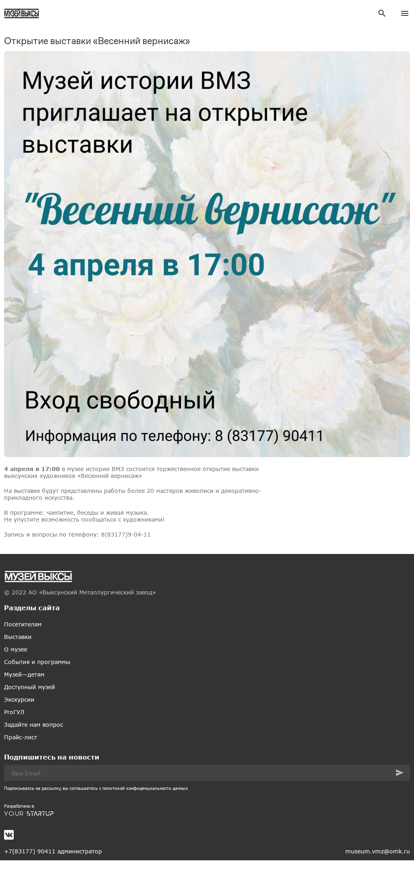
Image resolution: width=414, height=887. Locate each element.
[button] (399, 772)
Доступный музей (29, 686)
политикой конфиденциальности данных (145, 788)
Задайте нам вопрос (33, 724)
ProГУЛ (14, 712)
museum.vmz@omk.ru (377, 851)
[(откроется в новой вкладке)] (207, 813)
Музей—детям (24, 674)
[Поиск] (382, 13)
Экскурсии (19, 699)
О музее (15, 649)
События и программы (37, 661)
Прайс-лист (20, 737)
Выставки (18, 636)
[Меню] (404, 13)
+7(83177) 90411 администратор (53, 851)
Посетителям (23, 624)
